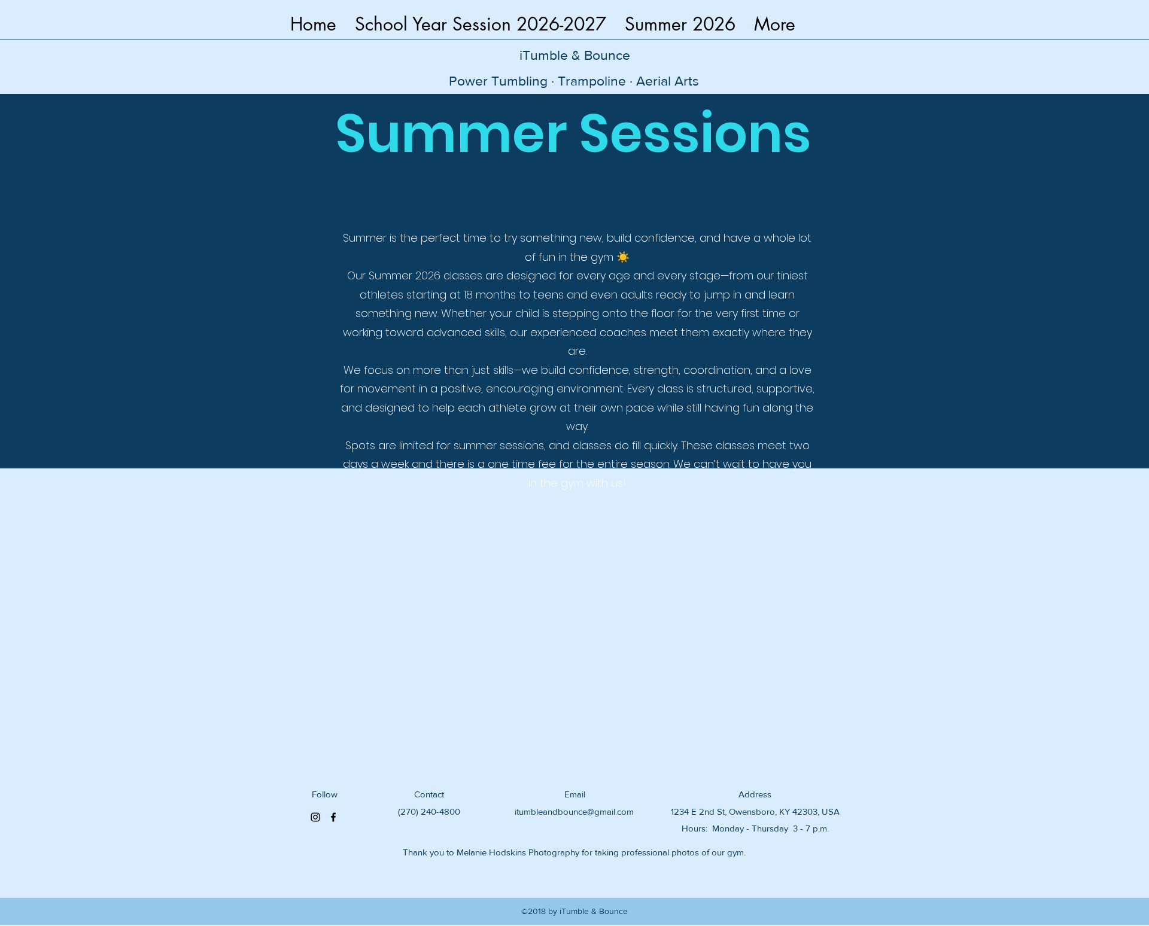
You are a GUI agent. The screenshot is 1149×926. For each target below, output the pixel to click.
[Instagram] (315, 817)
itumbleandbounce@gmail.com (574, 811)
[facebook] (333, 817)
